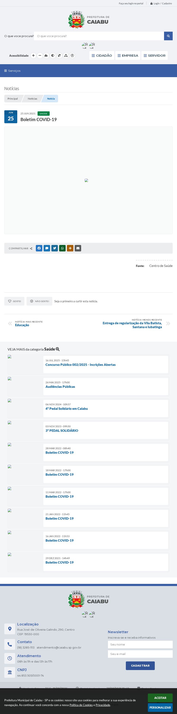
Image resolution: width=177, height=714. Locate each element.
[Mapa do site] (66, 55)
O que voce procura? (19, 36)
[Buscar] (168, 36)
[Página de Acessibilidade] (72, 55)
